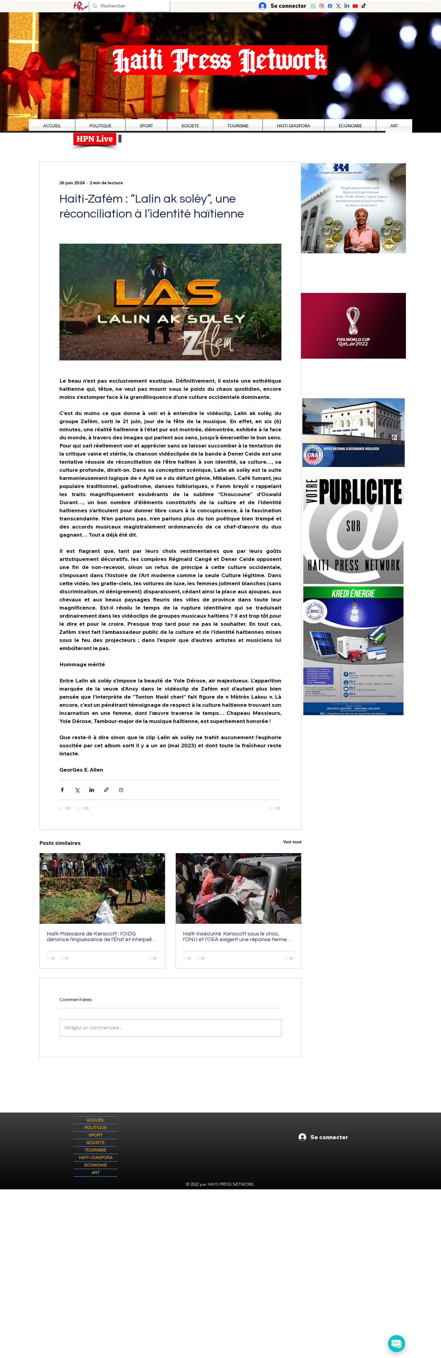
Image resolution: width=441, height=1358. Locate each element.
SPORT (95, 1135)
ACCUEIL (96, 1120)
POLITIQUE (95, 1127)
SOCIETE (95, 1142)
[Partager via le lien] (106, 790)
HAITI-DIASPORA (95, 1157)
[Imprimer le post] (121, 790)
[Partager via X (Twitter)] (77, 790)
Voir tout (292, 842)
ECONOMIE (95, 1165)
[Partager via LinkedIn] (91, 790)
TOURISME (95, 1150)
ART (96, 1172)
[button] (353, 325)
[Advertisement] (220, 1231)
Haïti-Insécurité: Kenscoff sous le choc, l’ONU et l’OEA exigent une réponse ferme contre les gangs (235, 936)
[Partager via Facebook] (62, 790)
